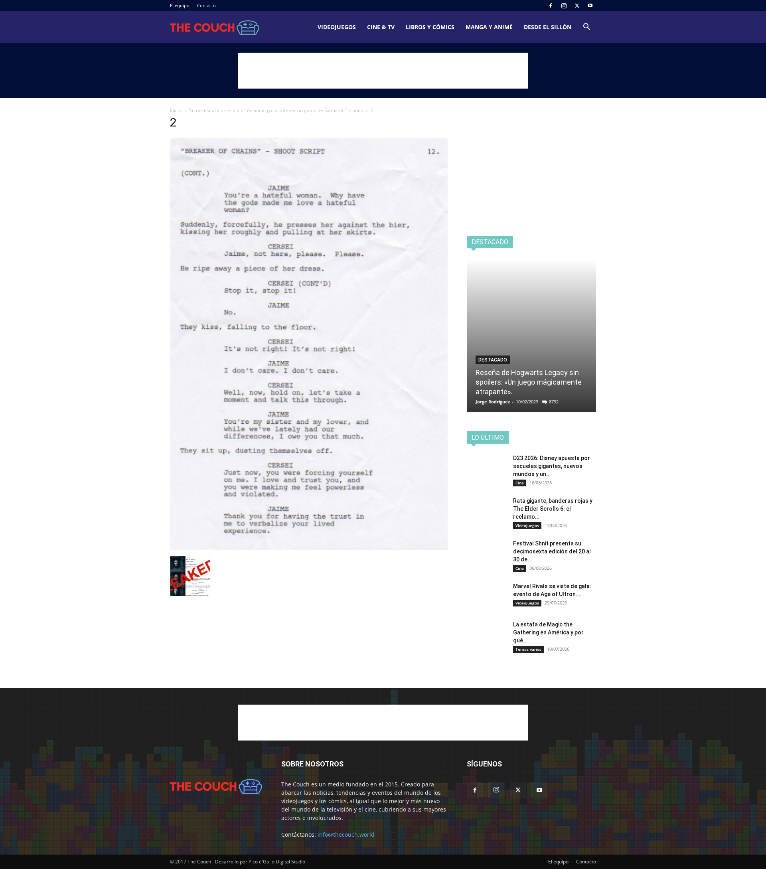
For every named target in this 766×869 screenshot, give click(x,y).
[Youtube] (590, 5)
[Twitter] (577, 5)
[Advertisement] (383, 71)
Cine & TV (381, 27)
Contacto (206, 5)
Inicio (176, 110)
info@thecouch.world (346, 834)
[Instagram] (564, 5)
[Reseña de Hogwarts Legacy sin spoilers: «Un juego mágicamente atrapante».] (531, 335)
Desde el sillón (547, 27)
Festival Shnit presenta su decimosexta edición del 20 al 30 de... (552, 551)
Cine (519, 483)
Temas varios (528, 649)
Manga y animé (489, 27)
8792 (554, 402)
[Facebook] (551, 5)
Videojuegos (337, 27)
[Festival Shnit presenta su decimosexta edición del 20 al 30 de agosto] (487, 553)
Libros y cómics (430, 27)
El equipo (180, 5)
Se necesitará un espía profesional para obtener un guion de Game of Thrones (276, 110)
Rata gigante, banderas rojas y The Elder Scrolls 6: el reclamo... (552, 509)
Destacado (492, 360)
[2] (309, 548)
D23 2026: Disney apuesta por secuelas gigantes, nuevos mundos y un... (551, 466)
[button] (586, 28)
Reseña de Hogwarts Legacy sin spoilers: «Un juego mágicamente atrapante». (529, 382)
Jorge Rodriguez (493, 402)
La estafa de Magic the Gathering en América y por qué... (548, 632)
